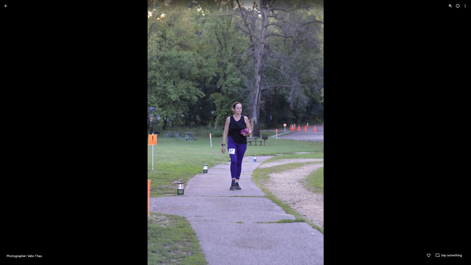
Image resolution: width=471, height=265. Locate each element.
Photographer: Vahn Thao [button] (24, 256)
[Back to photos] (5, 5)
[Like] (428, 255)
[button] (10, 132)
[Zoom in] (450, 6)
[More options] (465, 6)
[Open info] (457, 6)
